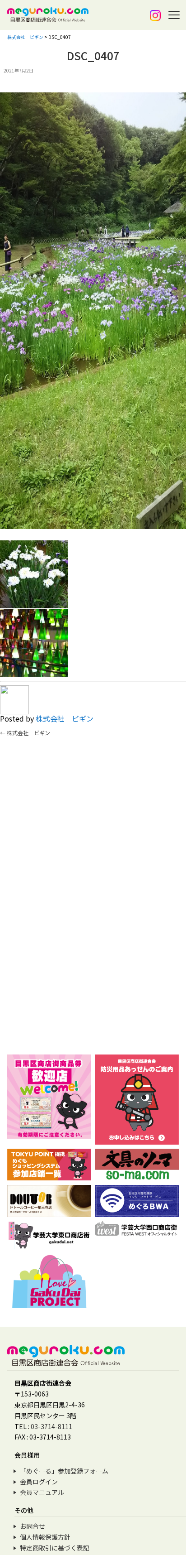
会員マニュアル (42, 1492)
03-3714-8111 (51, 1426)
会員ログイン (39, 1481)
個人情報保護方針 (45, 1536)
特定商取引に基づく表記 (54, 1547)
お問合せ (32, 1526)
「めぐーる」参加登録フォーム (64, 1470)
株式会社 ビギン (64, 718)
